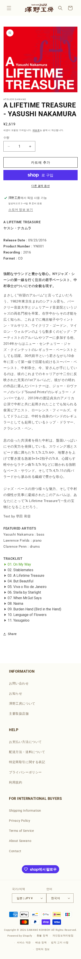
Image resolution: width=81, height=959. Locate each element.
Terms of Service (21, 830)
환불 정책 (42, 935)
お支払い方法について (25, 742)
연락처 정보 (43, 949)
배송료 (36, 130)
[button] (9, 8)
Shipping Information (25, 810)
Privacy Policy (19, 820)
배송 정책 (41, 942)
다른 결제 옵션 (40, 185)
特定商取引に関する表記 (27, 762)
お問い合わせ (19, 683)
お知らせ (15, 693)
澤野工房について (22, 703)
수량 (6, 137)
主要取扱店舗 (19, 713)
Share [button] (12, 634)
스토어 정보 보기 (20, 209)
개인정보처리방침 (63, 935)
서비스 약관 (24, 942)
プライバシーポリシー (25, 772)
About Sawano (20, 841)
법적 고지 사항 (60, 942)
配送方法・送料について (27, 752)
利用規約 (15, 782)
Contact (15, 851)
